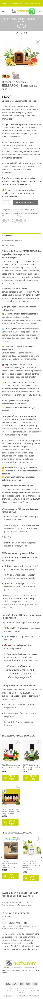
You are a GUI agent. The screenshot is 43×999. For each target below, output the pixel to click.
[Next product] (19, 26)
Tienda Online (18, 19)
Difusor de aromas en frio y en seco (14, 216)
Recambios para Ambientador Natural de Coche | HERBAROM (31, 866)
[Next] (37, 54)
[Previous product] (24, 26)
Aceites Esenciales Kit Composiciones (10, 813)
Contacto (22, 992)
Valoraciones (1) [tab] (9, 245)
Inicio (5, 19)
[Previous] (5, 54)
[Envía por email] (17, 221)
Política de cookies (31, 990)
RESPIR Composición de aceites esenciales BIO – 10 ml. (31, 767)
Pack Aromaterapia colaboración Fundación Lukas (9, 865)
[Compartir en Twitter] (13, 221)
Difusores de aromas (29, 20)
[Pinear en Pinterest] (21, 221)
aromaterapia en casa (16, 213)
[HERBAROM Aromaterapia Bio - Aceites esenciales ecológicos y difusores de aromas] (21, 10)
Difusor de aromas (31, 213)
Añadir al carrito (25, 202)
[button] (3, 11)
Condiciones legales (12, 990)
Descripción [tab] (7, 236)
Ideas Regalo (29, 209)
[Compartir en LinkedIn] (25, 221)
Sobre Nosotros (28, 989)
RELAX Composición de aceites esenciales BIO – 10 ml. (11, 767)
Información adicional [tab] (12, 240)
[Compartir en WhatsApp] (4, 221)
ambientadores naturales (13, 604)
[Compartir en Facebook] (8, 221)
